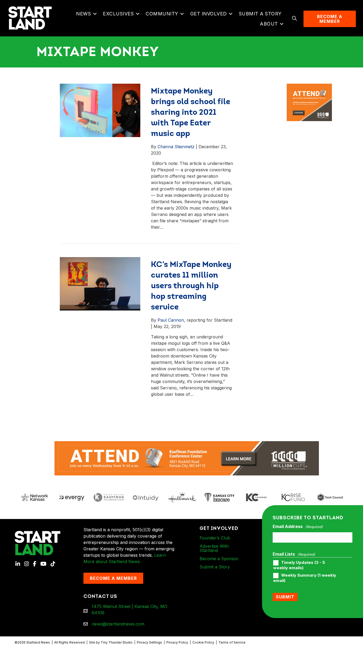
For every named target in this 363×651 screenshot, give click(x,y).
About (269, 24)
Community (162, 13)
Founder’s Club (215, 538)
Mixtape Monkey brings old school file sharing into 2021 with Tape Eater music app (190, 112)
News (83, 13)
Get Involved (208, 13)
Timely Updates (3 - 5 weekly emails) (299, 565)
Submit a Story (260, 13)
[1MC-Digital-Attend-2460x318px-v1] (186, 458)
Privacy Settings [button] (149, 642)
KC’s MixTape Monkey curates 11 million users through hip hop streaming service (191, 286)
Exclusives (118, 13)
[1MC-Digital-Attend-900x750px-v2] (309, 87)
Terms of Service (232, 642)
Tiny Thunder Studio (117, 642)
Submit (285, 596)
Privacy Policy (177, 642)
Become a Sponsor (219, 558)
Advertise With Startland (214, 548)
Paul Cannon (171, 320)
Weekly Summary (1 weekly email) (304, 578)
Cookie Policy (203, 642)
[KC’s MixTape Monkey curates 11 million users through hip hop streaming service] (100, 283)
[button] (95, 14)
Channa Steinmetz (176, 146)
